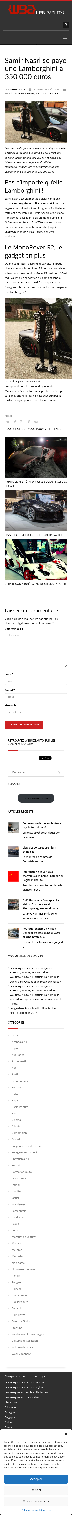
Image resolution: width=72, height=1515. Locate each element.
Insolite (16, 1191)
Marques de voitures (24, 1237)
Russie (8, 1427)
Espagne (10, 1412)
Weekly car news (21, 1354)
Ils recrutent (19, 1178)
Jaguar (15, 1198)
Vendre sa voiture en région (28, 1334)
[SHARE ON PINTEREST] (29, 421)
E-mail (10, 690)
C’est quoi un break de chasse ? (42, 981)
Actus (15, 1035)
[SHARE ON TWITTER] (8, 422)
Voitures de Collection (25, 1341)
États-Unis (11, 1402)
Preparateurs (19, 1295)
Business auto (20, 1107)
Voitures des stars (47, 93)
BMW (15, 1094)
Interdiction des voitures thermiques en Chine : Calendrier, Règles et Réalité (43, 876)
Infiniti (16, 1185)
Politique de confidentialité (36, 1510)
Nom (9, 674)
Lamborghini (26, 93)
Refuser (36, 1490)
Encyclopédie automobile (27, 1146)
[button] (66, 1434)
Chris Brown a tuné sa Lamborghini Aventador (35, 584)
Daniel (13, 981)
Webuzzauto (17, 90)
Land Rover (18, 1217)
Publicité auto (20, 1302)
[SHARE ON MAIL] (36, 421)
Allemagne (11, 1407)
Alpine (15, 1048)
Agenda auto (19, 1042)
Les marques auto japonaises (22, 1397)
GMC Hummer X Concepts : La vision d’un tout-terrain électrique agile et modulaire (41, 904)
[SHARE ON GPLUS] (22, 421)
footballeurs (58, 208)
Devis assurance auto (36, 798)
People (16, 1276)
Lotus (15, 1230)
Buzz (14, 1113)
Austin (15, 1074)
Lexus (15, 1224)
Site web (10, 705)
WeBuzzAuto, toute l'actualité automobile (34, 977)
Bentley (16, 1087)
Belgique (10, 1417)
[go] (59, 772)
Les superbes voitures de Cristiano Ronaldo (33, 535)
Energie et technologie (25, 1152)
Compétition (19, 1133)
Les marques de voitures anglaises (25, 1387)
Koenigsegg (18, 1204)
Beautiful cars (20, 1081)
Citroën (16, 1126)
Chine (8, 1422)
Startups (17, 1328)
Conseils (17, 1139)
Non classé (18, 1263)
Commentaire (14, 628)
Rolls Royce (18, 1315)
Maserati (17, 1243)
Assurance (18, 1055)
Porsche (16, 1289)
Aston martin (19, 1061)
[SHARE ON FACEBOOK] (15, 421)
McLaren (17, 1250)
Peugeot (17, 1282)
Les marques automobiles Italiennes (26, 1392)
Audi (14, 1068)
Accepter (36, 1479)
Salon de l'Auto (21, 1321)
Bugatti (16, 1100)
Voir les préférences (36, 1501)
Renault (16, 1308)
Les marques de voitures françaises (25, 1382)
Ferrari (16, 1165)
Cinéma (16, 1120)
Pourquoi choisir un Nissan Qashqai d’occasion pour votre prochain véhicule (41, 933)
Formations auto (22, 1172)
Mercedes (17, 1256)
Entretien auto (20, 1159)
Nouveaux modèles (23, 1269)
